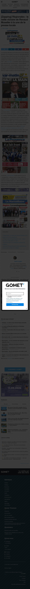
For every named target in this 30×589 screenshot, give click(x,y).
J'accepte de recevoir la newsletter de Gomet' (14, 296)
